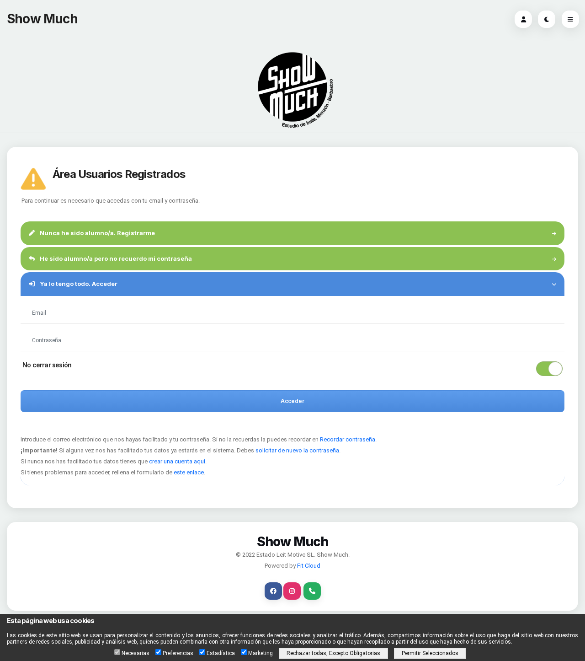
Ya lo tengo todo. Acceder (77, 283)
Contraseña (46, 329)
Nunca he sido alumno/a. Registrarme (96, 232)
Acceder (292, 401)
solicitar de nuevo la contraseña (297, 450)
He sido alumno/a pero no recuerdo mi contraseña (115, 258)
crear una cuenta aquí (177, 461)
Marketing (260, 653)
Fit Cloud (308, 565)
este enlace (189, 472)
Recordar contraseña (347, 439)
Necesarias (135, 653)
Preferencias (178, 653)
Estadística (221, 653)
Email (40, 301)
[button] (292, 368)
